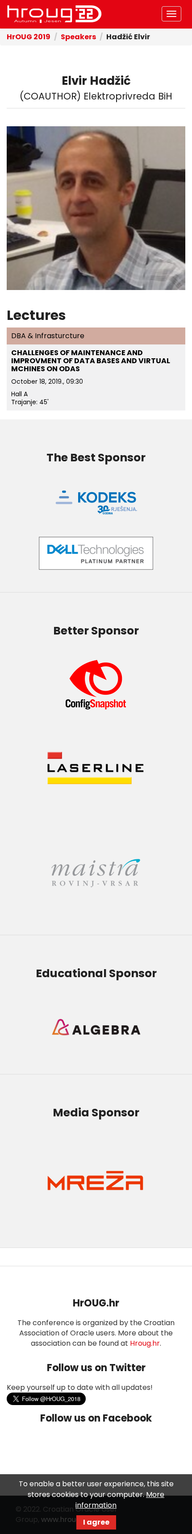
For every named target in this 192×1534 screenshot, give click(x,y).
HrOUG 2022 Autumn (54, 14)
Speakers (78, 37)
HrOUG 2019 (28, 37)
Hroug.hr (145, 1343)
